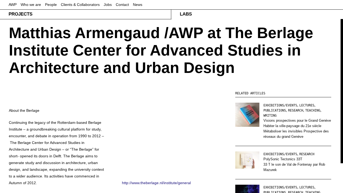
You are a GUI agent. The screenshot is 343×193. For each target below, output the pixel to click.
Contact (122, 4)
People (51, 4)
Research (295, 110)
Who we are (31, 4)
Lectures (306, 105)
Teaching (312, 110)
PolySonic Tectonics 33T (282, 159)
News (137, 4)
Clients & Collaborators (80, 4)
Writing (270, 115)
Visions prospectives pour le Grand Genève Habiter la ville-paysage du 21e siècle (297, 123)
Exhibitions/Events (280, 105)
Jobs (108, 4)
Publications (274, 110)
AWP (13, 4)
